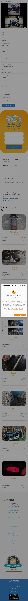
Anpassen (8, 315)
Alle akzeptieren (20, 315)
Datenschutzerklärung (17, 309)
